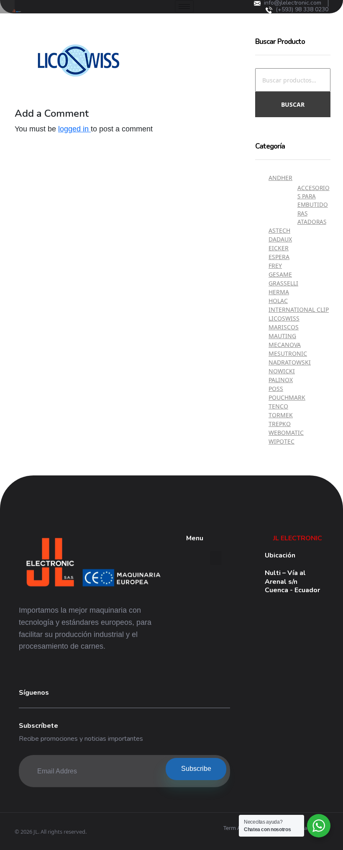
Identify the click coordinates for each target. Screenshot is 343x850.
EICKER (279, 248)
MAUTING (282, 336)
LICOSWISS (284, 318)
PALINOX (281, 380)
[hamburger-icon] (184, 6)
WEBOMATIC (286, 433)
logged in (74, 129)
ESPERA (279, 257)
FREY (275, 266)
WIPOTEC (281, 441)
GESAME (280, 274)
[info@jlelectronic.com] (257, 3)
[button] (216, 558)
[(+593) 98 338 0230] (269, 10)
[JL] (93, 563)
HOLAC (278, 301)
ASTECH (279, 230)
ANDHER (280, 178)
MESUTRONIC (288, 353)
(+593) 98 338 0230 (302, 9)
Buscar (293, 104)
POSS (276, 389)
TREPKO (280, 424)
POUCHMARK (287, 397)
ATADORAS (311, 222)
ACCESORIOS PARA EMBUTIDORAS (313, 200)
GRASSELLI (283, 283)
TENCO (278, 406)
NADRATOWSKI (290, 362)
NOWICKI (282, 371)
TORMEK (281, 415)
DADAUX (280, 239)
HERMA (279, 292)
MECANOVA (285, 345)
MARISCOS (284, 327)
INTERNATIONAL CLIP (299, 309)
